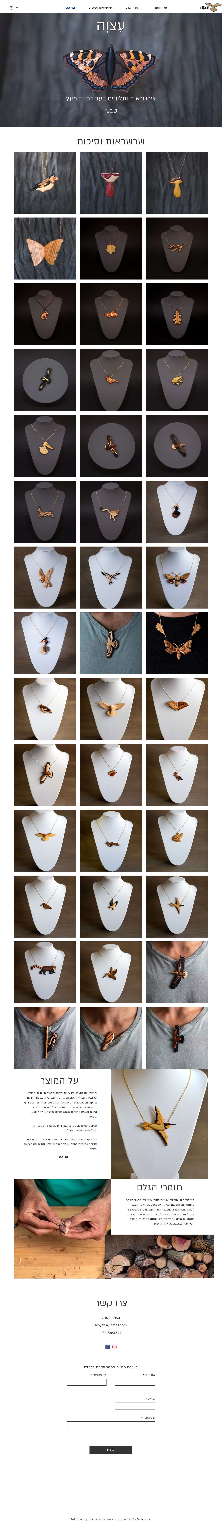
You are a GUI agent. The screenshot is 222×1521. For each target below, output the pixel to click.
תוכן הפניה (149, 1417)
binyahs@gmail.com (111, 1325)
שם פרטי (150, 1375)
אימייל (151, 1399)
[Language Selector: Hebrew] (13, 7)
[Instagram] (114, 1347)
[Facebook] (107, 1347)
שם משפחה (99, 1375)
